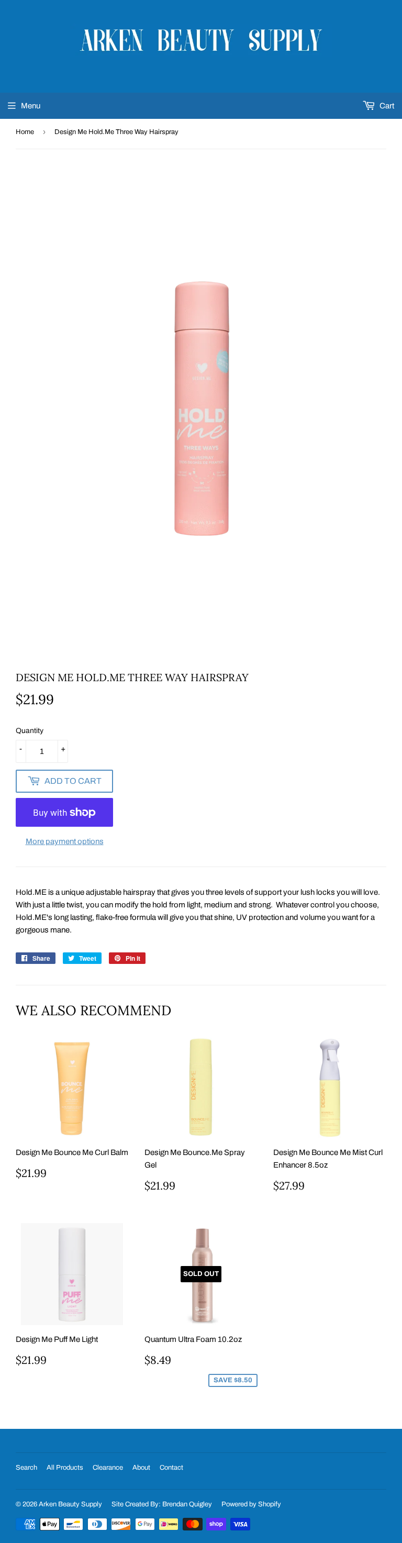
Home (25, 132)
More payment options (65, 841)
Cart (386, 106)
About (141, 1467)
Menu (30, 106)
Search (26, 1467)
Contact (171, 1467)
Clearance (108, 1467)
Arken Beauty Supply (70, 1504)
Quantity (29, 731)
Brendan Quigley (187, 1504)
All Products (65, 1467)
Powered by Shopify (251, 1504)
